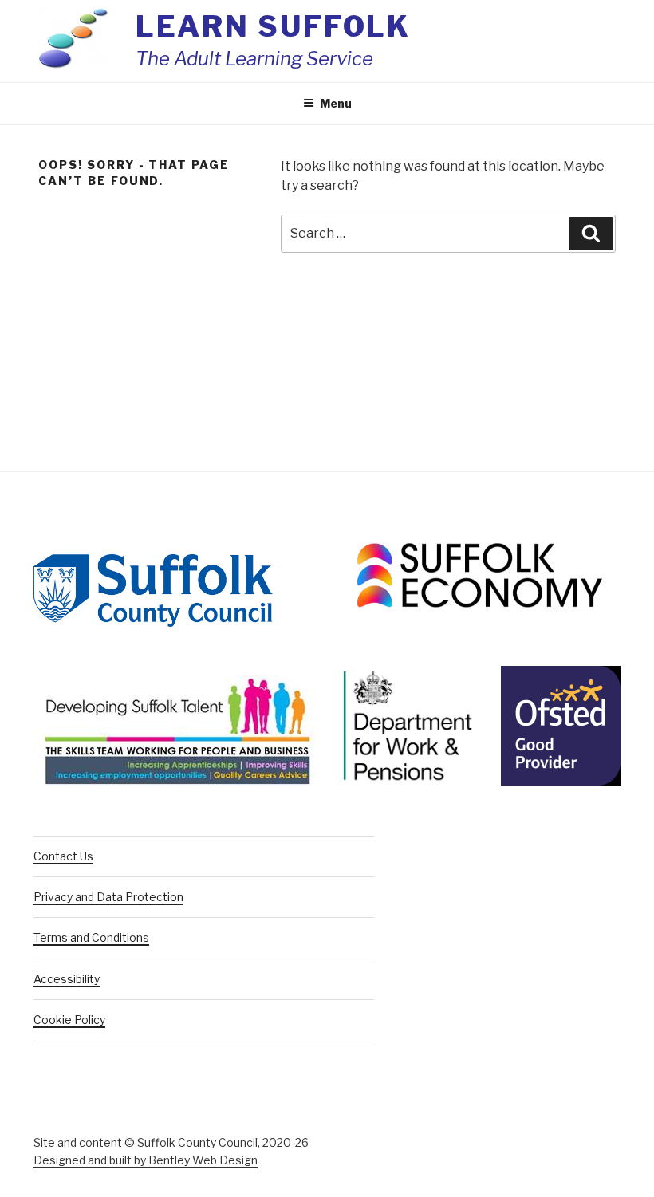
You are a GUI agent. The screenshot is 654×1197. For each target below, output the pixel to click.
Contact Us (63, 856)
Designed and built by (145, 1160)
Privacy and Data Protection (108, 897)
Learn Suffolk (273, 26)
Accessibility (66, 979)
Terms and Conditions (91, 937)
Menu (336, 103)
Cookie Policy (69, 1019)
